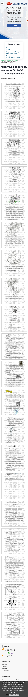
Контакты (4, 672)
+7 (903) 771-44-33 (10, 649)
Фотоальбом (8, 60)
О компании (5, 670)
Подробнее (14, 25)
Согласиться (14, 695)
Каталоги (4, 668)
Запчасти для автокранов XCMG (10, 679)
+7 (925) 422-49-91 (10, 650)
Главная (2, 60)
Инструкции (14, 60)
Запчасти (4, 666)
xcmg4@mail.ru (9, 656)
